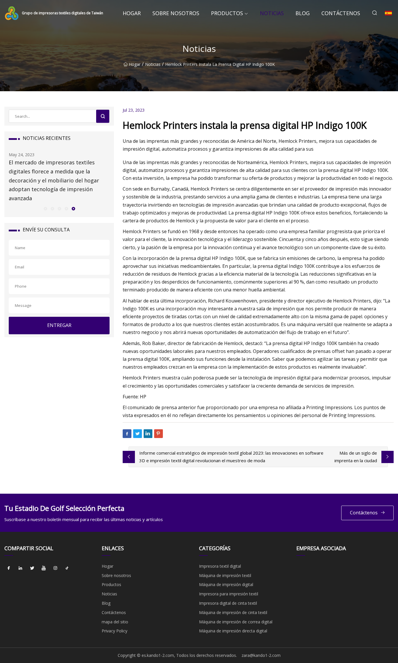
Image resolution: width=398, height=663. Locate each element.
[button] (45, 208)
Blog (302, 13)
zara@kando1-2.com (261, 655)
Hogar (132, 13)
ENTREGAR (59, 325)
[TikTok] (67, 568)
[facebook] (8, 568)
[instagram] (55, 568)
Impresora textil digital (220, 566)
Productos (227, 13)
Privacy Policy (114, 631)
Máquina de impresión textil (225, 575)
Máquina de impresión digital (226, 584)
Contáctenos (340, 13)
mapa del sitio (115, 622)
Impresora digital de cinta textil (228, 603)
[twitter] (32, 568)
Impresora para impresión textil (228, 594)
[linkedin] (20, 568)
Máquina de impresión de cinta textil (233, 612)
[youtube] (43, 568)
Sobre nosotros (175, 13)
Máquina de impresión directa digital (233, 631)
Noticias (272, 13)
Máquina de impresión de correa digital (235, 622)
